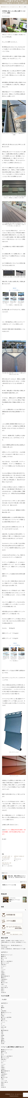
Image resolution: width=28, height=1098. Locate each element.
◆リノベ (4, 958)
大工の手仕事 (4, 947)
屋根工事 (3, 964)
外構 (2, 984)
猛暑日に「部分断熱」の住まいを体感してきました (12, 940)
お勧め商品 (4, 979)
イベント (4, 985)
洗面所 (3, 972)
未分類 (3, 992)
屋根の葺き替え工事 (6, 863)
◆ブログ (4, 982)
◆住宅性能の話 (5, 976)
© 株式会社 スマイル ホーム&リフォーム (14, 1094)
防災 (2, 990)
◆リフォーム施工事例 (7, 961)
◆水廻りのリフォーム (6, 954)
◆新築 (3, 956)
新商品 (3, 981)
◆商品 (3, 977)
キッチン (3, 966)
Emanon (16, 1096)
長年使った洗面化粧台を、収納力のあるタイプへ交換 (13, 948)
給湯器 (3, 974)
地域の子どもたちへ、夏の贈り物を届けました (11, 945)
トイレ (3, 969)
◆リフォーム (5, 963)
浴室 (2, 971)
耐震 (2, 989)
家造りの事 (4, 987)
